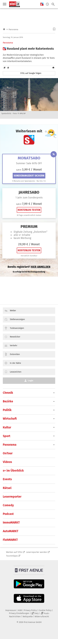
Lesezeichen (15, 372)
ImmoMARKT (11, 522)
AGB (20, 610)
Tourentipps (12, 556)
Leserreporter (12, 496)
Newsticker (15, 336)
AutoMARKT (10, 531)
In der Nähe (15, 363)
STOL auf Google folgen (30, 73)
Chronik (8, 393)
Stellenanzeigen (17, 319)
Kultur (7, 427)
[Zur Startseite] (4, 29)
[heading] (29, 49)
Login (30, 380)
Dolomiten (15, 354)
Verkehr (13, 345)
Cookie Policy (45, 610)
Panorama (13, 29)
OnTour (8, 453)
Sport (6, 436)
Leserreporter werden (36, 552)
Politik (7, 410)
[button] (54, 29)
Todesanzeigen (17, 328)
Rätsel (7, 488)
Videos (7, 462)
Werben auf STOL (14, 552)
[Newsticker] (47, 4)
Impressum (10, 610)
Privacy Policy (30, 610)
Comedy (8, 505)
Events (7, 479)
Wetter (13, 310)
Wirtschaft (10, 418)
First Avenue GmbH (33, 622)
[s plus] (42, 4)
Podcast (8, 514)
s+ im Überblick (13, 470)
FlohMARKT (10, 540)
